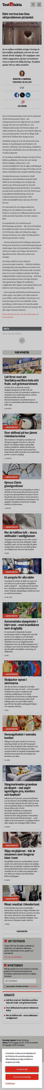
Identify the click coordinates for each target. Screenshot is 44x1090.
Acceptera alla (22, 1069)
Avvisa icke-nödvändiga (22, 1077)
